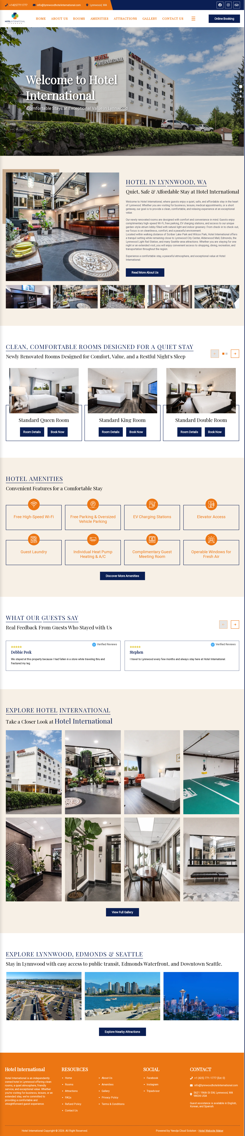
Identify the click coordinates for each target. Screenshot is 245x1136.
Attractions (125, 19)
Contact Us (173, 19)
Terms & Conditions (113, 1104)
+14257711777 (18, 5)
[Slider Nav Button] (240, 86)
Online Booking (224, 18)
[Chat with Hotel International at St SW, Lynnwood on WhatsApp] (5, 1109)
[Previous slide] (223, 624)
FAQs (68, 1097)
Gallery (149, 19)
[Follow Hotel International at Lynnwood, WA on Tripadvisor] (236, 5)
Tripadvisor (153, 1091)
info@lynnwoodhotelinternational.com (59, 5)
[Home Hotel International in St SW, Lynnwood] (15, 22)
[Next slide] (235, 624)
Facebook (152, 1078)
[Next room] (235, 353)
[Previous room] (215, 353)
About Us (59, 19)
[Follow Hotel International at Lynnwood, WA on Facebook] (220, 5)
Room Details (32, 432)
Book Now (57, 432)
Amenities (99, 19)
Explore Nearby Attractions (122, 1031)
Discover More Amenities (122, 576)
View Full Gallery (122, 912)
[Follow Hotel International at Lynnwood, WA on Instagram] (228, 5)
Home (41, 19)
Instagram (152, 1084)
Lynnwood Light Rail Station (25, 1009)
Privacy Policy (110, 1097)
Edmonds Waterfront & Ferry (105, 1009)
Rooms (79, 19)
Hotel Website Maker (210, 1130)
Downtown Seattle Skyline (181, 1009)
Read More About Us (145, 272)
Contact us (71, 1110)
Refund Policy (73, 1104)
